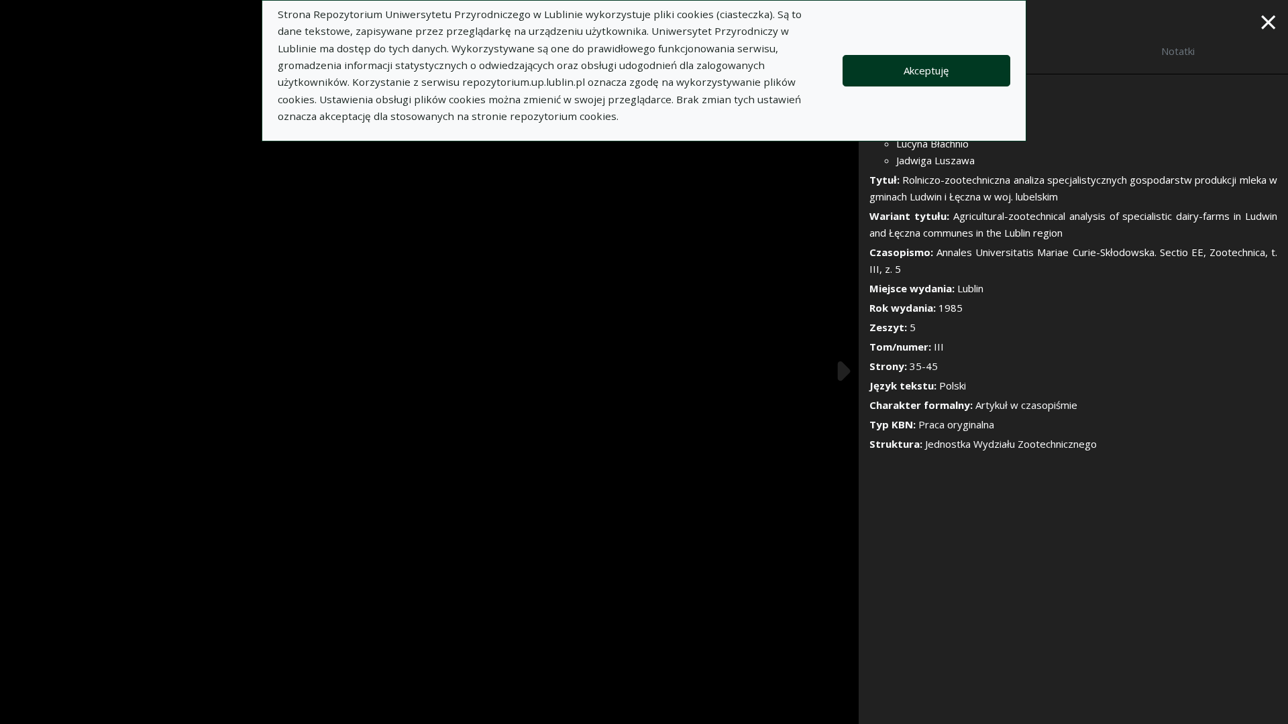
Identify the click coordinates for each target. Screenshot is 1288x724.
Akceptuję (926, 70)
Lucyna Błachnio (932, 143)
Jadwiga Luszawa (935, 160)
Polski (952, 385)
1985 (950, 307)
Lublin (970, 288)
